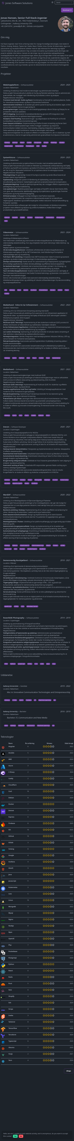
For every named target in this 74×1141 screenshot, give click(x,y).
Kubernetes (8, 146)
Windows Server (32, 606)
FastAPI (15, 217)
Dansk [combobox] (58, 2)
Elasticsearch (24, 545)
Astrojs (15, 142)
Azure (26, 290)
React (22, 142)
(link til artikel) (50, 380)
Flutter (55, 545)
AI (54, 700)
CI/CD (60, 290)
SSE (38, 146)
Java (48, 664)
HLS (28, 358)
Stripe (46, 142)
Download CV (67, 10)
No (21, 1136)
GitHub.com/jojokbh (35, 26)
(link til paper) (25, 318)
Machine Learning (45, 700)
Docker (62, 142)
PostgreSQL (60, 217)
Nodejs (22, 480)
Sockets (28, 700)
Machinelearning (37, 545)
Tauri (66, 290)
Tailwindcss (19, 146)
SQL (54, 664)
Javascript (8, 549)
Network (21, 725)
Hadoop (47, 480)
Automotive (56, 358)
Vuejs (30, 480)
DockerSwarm (32, 549)
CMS (42, 664)
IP (35, 700)
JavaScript (8, 606)
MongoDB (38, 480)
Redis (27, 483)
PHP (6, 664)
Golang (7, 142)
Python (7, 217)
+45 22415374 (6, 26)
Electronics (30, 725)
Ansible (7, 483)
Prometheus (43, 290)
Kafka (44, 146)
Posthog (53, 142)
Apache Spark (17, 483)
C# (6, 290)
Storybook (37, 142)
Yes (15, 1136)
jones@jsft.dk (19, 26)
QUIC (14, 358)
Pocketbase (30, 146)
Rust (19, 290)
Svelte (29, 142)
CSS (15, 549)
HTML (63, 545)
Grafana (33, 290)
